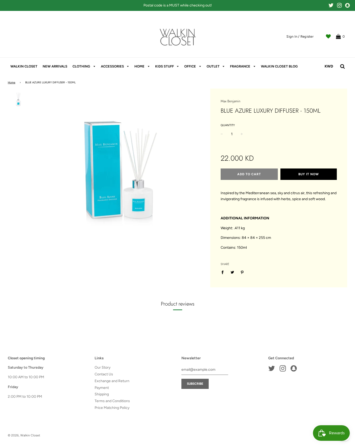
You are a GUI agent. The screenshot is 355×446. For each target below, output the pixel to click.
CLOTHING (82, 66)
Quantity (228, 125)
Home (11, 82)
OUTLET (213, 66)
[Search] (342, 66)
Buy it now (308, 174)
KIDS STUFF (165, 66)
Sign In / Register (299, 36)
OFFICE (190, 66)
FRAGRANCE (240, 66)
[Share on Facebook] (224, 272)
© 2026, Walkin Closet (24, 435)
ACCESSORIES (113, 66)
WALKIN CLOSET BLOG (279, 66)
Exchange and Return (112, 381)
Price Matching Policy (112, 408)
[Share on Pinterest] (242, 272)
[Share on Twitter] (232, 272)
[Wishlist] (328, 36)
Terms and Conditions (112, 401)
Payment (102, 388)
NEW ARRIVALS (55, 66)
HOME (139, 66)
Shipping (102, 394)
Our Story (102, 367)
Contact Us (104, 374)
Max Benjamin (230, 101)
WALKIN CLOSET (23, 66)
